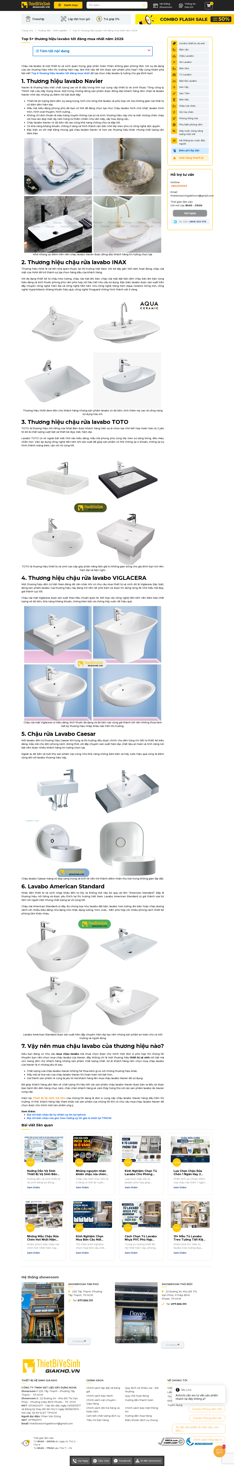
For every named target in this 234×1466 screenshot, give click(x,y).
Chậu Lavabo (186, 55)
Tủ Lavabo (185, 74)
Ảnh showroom (32, 1339)
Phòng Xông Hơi (188, 118)
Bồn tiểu (184, 99)
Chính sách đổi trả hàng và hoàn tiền (103, 1409)
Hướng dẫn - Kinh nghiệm (52, 30)
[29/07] (43, 1214)
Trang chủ (27, 30)
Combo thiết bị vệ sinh (192, 43)
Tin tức (171, 1396)
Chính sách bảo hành (99, 1395)
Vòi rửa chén (186, 112)
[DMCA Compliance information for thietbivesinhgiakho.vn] (171, 1441)
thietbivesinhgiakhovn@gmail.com (192, 195)
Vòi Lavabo (185, 62)
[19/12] (190, 1214)
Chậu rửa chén (187, 105)
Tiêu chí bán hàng (97, 1420)
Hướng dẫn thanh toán (139, 1400)
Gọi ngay (190, 213)
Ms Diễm (192, 221)
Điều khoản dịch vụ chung (141, 1420)
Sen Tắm (184, 93)
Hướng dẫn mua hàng (138, 1415)
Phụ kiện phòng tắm (190, 124)
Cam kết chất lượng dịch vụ (103, 1415)
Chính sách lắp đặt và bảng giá (103, 1389)
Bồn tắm (184, 68)
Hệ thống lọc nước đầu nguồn (192, 142)
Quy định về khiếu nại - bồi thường (142, 1389)
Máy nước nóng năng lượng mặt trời (191, 132)
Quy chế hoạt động (137, 1395)
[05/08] (190, 1148)
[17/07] (141, 1214)
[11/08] (141, 1148)
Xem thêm (33, 1187)
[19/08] (43, 1148)
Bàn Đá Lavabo (188, 80)
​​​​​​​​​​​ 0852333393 (178, 185)
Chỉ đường (78, 1341)
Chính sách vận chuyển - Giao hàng (101, 1402)
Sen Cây (183, 87)
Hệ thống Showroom (165, 5)
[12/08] (92, 1148)
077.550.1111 (85, 1300)
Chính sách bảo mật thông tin (141, 1409)
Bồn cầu (184, 49)
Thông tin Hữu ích (190, 5)
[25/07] (92, 1214)
